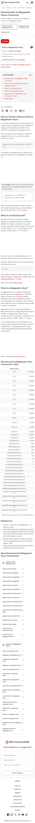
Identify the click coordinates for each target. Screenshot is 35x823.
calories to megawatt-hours (11, 669)
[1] (27, 230)
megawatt (18, 294)
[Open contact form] (32, 47)
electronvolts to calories (10, 585)
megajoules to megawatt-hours (10, 660)
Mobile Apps (17, 796)
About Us (18, 786)
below (23, 59)
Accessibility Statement (17, 806)
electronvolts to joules (9, 569)
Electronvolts (22, 7)
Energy (15, 7)
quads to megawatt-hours (11, 718)
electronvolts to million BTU (11, 616)
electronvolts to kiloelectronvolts (8, 629)
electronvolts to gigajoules (11, 581)
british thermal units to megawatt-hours (10, 703)
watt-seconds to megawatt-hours (11, 697)
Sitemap (17, 810)
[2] (10, 330)
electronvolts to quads (10, 624)
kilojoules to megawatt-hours (12, 655)
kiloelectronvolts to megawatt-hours (12, 723)
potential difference (7, 279)
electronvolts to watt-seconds (12, 606)
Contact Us (17, 789)
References (9, 98)
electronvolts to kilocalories (11, 589)
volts (19, 279)
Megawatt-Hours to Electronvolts (24, 26)
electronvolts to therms (10, 620)
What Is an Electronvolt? (13, 88)
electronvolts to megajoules (11, 577)
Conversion (8, 7)
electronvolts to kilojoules (11, 573)
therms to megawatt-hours (11, 714)
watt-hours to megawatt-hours (12, 686)
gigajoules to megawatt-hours (12, 665)
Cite (23, 111)
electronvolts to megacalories (12, 593)
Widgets (17, 792)
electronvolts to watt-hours (11, 597)
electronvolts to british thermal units (12, 611)
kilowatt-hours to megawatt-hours (11, 691)
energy (18, 208)
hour (21, 296)
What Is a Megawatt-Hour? (14, 91)
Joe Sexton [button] (8, 106)
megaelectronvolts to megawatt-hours (9, 729)
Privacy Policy (17, 803)
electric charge (6, 277)
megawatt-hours (19, 356)
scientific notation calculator (15, 54)
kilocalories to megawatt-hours (10, 674)
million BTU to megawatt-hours (10, 709)
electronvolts (18, 283)
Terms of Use (17, 799)
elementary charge (20, 277)
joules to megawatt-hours (11, 651)
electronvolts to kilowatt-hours (12, 601)
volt (28, 224)
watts (3, 296)
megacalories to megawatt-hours (11, 680)
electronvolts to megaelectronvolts (8, 635)
